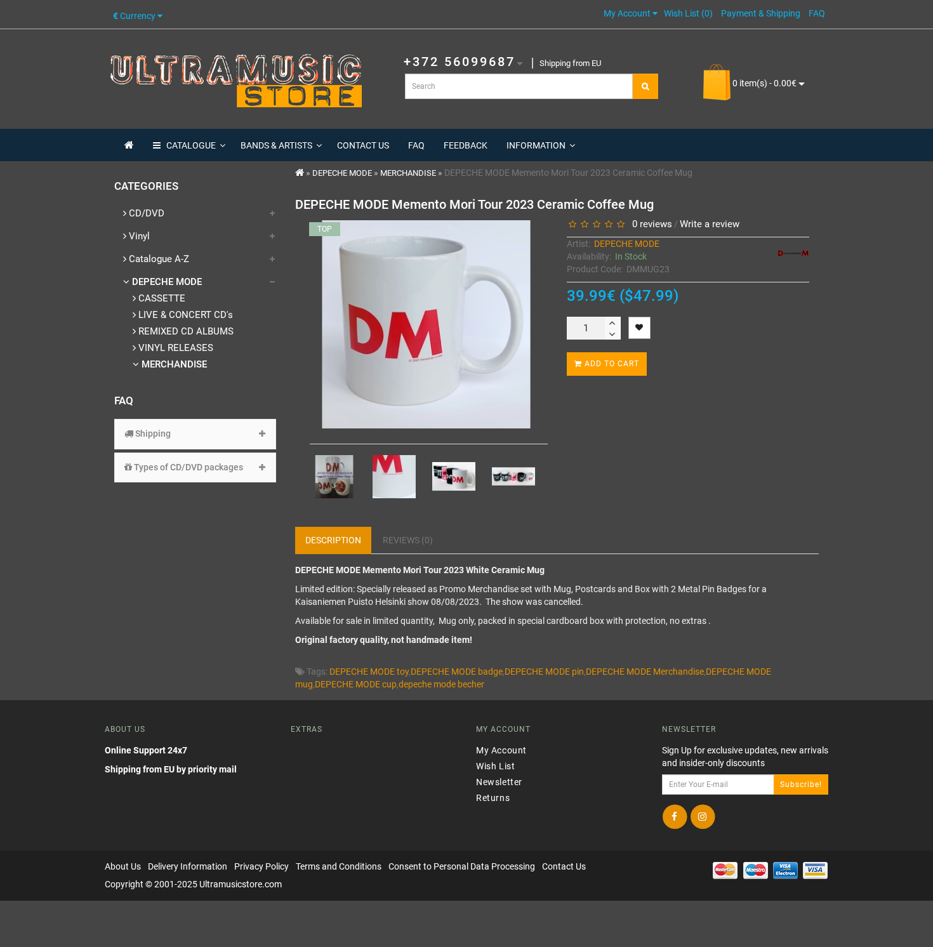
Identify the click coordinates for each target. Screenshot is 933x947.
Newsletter (499, 781)
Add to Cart (610, 363)
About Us (123, 866)
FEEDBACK (465, 145)
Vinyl (138, 236)
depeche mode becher (441, 684)
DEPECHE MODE (165, 282)
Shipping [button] (152, 433)
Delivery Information (187, 866)
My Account (501, 750)
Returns (493, 797)
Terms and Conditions (338, 866)
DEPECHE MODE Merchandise (645, 671)
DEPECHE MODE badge (457, 671)
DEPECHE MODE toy (369, 671)
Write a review (709, 224)
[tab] (195, 434)
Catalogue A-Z (157, 259)
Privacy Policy (261, 866)
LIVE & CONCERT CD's (184, 315)
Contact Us (564, 866)
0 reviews (649, 224)
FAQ (416, 145)
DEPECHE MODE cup (356, 684)
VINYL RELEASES (174, 348)
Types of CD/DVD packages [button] (187, 467)
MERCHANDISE (173, 364)
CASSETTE (160, 298)
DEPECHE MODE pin (544, 671)
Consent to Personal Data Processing (461, 866)
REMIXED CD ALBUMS (185, 331)
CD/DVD (145, 213)
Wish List (495, 765)
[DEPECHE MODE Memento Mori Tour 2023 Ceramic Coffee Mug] (334, 476)
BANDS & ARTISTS (276, 145)
